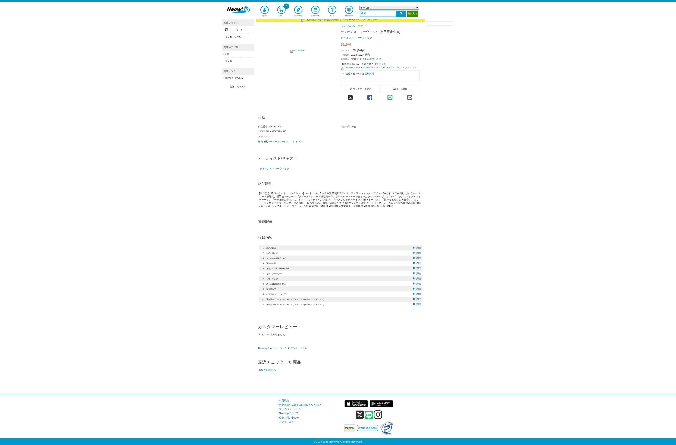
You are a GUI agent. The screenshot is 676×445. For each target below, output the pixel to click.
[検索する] (401, 14)
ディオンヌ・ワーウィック (356, 37)
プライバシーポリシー (291, 409)
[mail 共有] (410, 96)
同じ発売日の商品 (233, 78)
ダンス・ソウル (299, 348)
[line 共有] (390, 96)
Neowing (262, 348)
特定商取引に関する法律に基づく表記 (300, 404)
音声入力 (412, 13)
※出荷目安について (371, 59)
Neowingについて (289, 413)
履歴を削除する (267, 370)
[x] (360, 414)
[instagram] (378, 414)
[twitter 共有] (350, 96)
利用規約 (284, 400)
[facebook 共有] (370, 96)
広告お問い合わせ (289, 417)
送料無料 (369, 73)
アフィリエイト (287, 421)
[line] (369, 415)
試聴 (418, 247)
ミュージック (280, 348)
